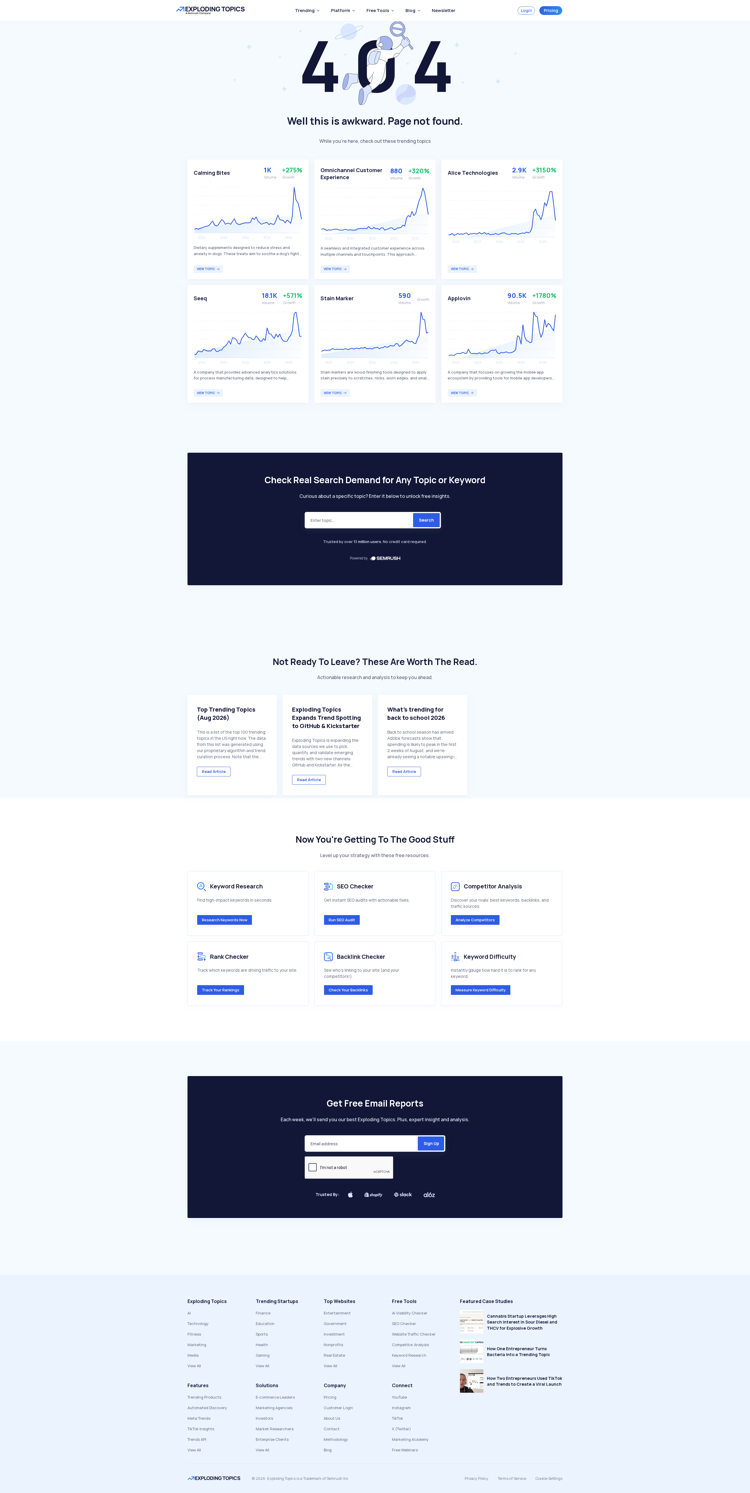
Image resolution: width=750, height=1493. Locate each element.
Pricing (551, 10)
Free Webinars (405, 1450)
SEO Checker (404, 1323)
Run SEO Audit (342, 919)
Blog (328, 1450)
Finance (263, 1313)
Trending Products (204, 1397)
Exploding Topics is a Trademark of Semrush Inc (308, 1478)
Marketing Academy (410, 1439)
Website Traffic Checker (414, 1334)
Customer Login (338, 1407)
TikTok (397, 1418)
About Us (332, 1418)
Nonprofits (333, 1344)
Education (265, 1323)
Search (426, 520)
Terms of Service (512, 1478)
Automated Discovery (207, 1407)
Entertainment (337, 1313)
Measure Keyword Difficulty (481, 989)
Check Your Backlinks (348, 989)
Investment (334, 1334)
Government (335, 1323)
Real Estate (334, 1355)
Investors (264, 1418)
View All (194, 1365)
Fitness (194, 1334)
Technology (198, 1323)
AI (189, 1313)
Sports (262, 1334)
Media (193, 1355)
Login (526, 10)
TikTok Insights (201, 1428)
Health (262, 1344)
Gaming (263, 1355)
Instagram (401, 1407)
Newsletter (443, 10)
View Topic (206, 269)
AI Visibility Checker (409, 1313)
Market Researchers (275, 1428)
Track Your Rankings (220, 989)
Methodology (336, 1439)
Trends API (197, 1439)
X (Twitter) (401, 1428)
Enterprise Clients (272, 1439)
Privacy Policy (476, 1478)
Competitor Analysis (410, 1344)
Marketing (197, 1344)
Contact (332, 1428)
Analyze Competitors (475, 919)
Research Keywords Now (224, 919)
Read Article (214, 771)
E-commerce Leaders (275, 1397)
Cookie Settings (549, 1478)
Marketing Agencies (274, 1407)
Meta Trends (199, 1418)
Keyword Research (409, 1355)
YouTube (399, 1397)
